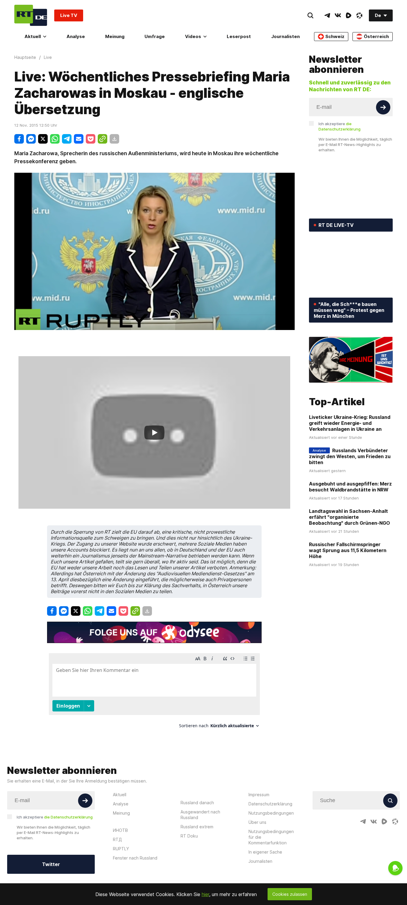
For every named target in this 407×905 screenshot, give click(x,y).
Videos (193, 36)
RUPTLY (121, 848)
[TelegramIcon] (327, 15)
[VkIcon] (338, 15)
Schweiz (334, 36)
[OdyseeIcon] (359, 15)
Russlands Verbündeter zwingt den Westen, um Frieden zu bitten (350, 456)
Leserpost (239, 36)
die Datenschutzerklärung (68, 817)
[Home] (30, 15)
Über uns (257, 822)
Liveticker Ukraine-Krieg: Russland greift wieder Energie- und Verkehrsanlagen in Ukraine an (349, 423)
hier (205, 894)
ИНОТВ (120, 830)
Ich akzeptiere (340, 126)
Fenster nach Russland (135, 857)
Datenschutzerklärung (270, 803)
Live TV (68, 15)
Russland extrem (197, 826)
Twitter (51, 864)
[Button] (383, 107)
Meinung (115, 36)
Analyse (75, 36)
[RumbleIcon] (348, 15)
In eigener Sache (265, 851)
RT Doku (189, 835)
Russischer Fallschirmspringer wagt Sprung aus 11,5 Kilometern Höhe (347, 550)
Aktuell (32, 36)
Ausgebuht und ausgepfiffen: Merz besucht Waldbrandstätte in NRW (350, 487)
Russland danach (197, 802)
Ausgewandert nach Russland (200, 814)
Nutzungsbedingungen (271, 813)
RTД (117, 839)
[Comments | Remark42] (154, 693)
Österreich (376, 36)
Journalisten (285, 36)
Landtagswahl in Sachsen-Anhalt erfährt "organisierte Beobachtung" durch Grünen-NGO (349, 517)
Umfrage (155, 36)
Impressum (258, 794)
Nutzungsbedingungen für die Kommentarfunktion (271, 837)
